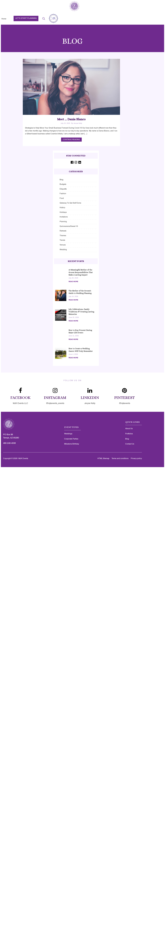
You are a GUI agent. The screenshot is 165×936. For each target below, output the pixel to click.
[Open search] (44, 18)
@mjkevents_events (55, 403)
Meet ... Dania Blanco (71, 119)
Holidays (63, 212)
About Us (129, 429)
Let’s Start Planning (26, 18)
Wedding (63, 250)
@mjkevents (124, 403)
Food (62, 198)
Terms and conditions (120, 458)
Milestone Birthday (71, 444)
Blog (61, 180)
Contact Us (129, 444)
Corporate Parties (71, 439)
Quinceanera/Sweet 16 (69, 226)
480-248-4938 (9, 443)
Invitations (64, 217)
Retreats (63, 231)
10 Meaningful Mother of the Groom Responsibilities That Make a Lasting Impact (81, 272)
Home (3, 19)
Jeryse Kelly (89, 403)
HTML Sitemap (103, 458)
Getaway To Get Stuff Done (70, 203)
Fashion (63, 194)
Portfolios (129, 434)
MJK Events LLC (20, 403)
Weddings (68, 434)
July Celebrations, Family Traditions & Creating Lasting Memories (81, 311)
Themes (63, 236)
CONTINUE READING (71, 139)
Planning (63, 222)
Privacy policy (136, 458)
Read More (73, 281)
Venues (63, 245)
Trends (62, 240)
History (62, 208)
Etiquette (63, 189)
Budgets (63, 184)
